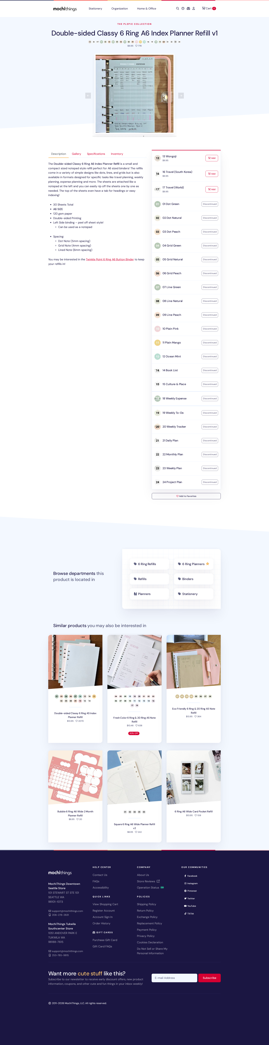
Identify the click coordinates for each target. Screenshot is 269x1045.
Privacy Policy (146, 936)
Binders (187, 579)
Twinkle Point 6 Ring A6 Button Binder (110, 259)
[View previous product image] (88, 96)
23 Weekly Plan (172, 468)
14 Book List (170, 370)
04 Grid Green (172, 245)
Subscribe (212, 978)
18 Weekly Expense (174, 398)
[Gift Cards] (188, 8)
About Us (143, 875)
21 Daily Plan (170, 440)
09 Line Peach (172, 315)
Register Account (104, 910)
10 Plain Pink (171, 329)
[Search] (177, 8)
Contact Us (100, 875)
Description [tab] (58, 154)
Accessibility (101, 887)
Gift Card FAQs (102, 946)
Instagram (193, 883)
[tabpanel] (97, 214)
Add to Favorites (187, 496)
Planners (144, 594)
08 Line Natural (172, 301)
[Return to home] (65, 8)
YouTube (193, 905)
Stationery (95, 8)
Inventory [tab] (117, 154)
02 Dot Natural (172, 218)
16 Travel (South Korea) (177, 172)
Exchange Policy (147, 917)
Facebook (193, 875)
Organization (119, 8)
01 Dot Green (171, 204)
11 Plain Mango (172, 342)
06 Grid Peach (172, 273)
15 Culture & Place (174, 384)
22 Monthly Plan (173, 454)
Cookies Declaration (150, 942)
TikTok (191, 913)
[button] (134, 94)
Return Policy (145, 910)
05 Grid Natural (173, 259)
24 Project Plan (172, 482)
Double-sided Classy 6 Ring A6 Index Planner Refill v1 (134, 33)
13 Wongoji (170, 156)
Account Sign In (103, 917)
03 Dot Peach (171, 232)
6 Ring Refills (147, 564)
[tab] (93, 136)
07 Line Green (172, 287)
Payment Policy (147, 930)
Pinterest (193, 890)
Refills (142, 579)
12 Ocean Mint (172, 356)
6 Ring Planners (193, 564)
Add (214, 157)
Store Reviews (146, 881)
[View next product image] (181, 96)
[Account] (193, 8)
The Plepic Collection (134, 24)
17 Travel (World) (173, 187)
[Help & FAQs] (183, 8)
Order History (101, 923)
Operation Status (148, 887)
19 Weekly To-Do (173, 413)
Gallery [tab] (76, 154)
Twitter (192, 898)
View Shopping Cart (105, 904)
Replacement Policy (149, 923)
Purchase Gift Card (105, 940)
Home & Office (146, 8)
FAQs (96, 881)
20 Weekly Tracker (174, 427)
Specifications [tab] (96, 154)
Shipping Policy (146, 904)
